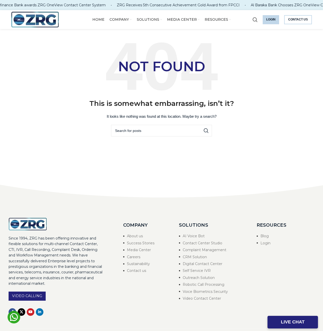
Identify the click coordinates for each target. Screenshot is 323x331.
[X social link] (21, 312)
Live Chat (293, 321)
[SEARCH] (206, 130)
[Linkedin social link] (39, 312)
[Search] (255, 20)
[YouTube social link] (30, 312)
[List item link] (146, 236)
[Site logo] (35, 19)
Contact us (298, 19)
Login (271, 19)
